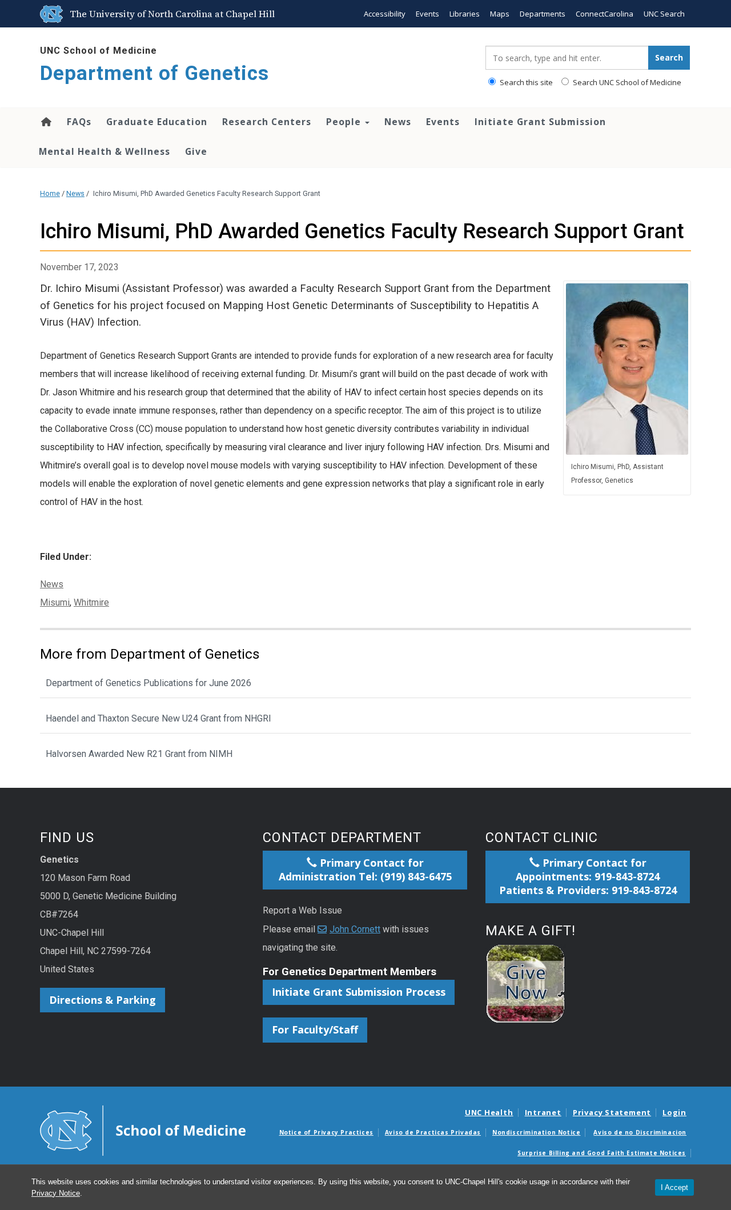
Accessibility (384, 14)
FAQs (79, 121)
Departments (542, 14)
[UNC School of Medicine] (143, 1129)
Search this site (525, 82)
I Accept (674, 1187)
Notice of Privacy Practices (326, 1132)
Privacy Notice (55, 1193)
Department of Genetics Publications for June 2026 (148, 683)
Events (427, 14)
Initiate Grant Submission (540, 121)
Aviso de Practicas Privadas (433, 1132)
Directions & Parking (102, 1000)
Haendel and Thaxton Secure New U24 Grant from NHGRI (158, 718)
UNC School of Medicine (98, 50)
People (345, 121)
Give (196, 151)
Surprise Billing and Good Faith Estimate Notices (601, 1153)
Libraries (464, 14)
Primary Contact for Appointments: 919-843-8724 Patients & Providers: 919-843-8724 (588, 876)
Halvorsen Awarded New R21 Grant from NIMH (139, 753)
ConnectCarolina (604, 14)
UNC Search (664, 14)
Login (674, 1112)
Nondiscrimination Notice (536, 1132)
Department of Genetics (154, 73)
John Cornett (355, 929)
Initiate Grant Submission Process (358, 992)
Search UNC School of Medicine (626, 82)
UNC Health (489, 1112)
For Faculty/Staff (315, 1029)
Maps (499, 14)
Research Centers (266, 121)
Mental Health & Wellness (104, 151)
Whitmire (91, 602)
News (397, 121)
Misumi (55, 602)
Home (45, 121)
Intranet (543, 1112)
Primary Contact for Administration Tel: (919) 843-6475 (365, 869)
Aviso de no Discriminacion (639, 1132)
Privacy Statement (612, 1112)
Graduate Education (156, 121)
